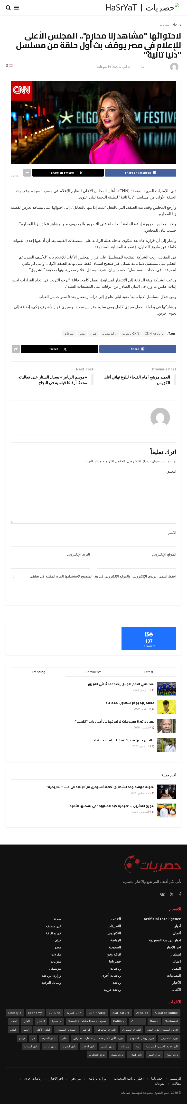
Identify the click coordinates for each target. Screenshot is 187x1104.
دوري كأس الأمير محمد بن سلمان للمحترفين (98, 1038)
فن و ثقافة (53, 933)
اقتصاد (176, 968)
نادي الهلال (136, 1054)
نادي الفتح (172, 1054)
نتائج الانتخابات (97, 1054)
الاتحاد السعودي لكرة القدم (162, 1029)
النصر (26, 1029)
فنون (93, 333)
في (33, 1038)
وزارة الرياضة (51, 975)
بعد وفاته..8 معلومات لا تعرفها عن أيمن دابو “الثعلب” (114, 721)
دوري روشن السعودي (142, 1038)
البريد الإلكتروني (77, 554)
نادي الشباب (31, 1046)
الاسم (170, 532)
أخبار (177, 926)
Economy (35, 1012)
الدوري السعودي (131, 1029)
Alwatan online (166, 1012)
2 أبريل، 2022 (121, 66)
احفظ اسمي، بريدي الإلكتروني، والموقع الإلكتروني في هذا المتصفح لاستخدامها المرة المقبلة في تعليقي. (102, 576)
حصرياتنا (115, 961)
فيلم (58, 940)
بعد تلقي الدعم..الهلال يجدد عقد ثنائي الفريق (121, 684)
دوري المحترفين (169, 1038)
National (171, 1021)
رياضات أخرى (111, 975)
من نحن (76, 1078)
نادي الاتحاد (88, 1046)
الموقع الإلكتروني (164, 554)
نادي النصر (154, 1054)
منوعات (164, 24)
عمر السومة (48, 1038)
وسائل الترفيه (51, 982)
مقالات (56, 954)
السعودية (114, 947)
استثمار (176, 954)
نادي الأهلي (107, 1046)
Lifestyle (15, 1012)
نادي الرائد (50, 1046)
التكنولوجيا (114, 933)
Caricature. (121, 1012)
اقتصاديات (174, 975)
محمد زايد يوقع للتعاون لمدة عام (129, 703)
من (137, 1046)
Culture (54, 1012)
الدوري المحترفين (106, 1029)
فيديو (22, 1038)
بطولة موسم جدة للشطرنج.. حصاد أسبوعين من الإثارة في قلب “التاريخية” (100, 787)
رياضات (115, 968)
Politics (119, 1021)
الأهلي (27, 1021)
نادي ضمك (117, 1054)
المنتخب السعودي (66, 1029)
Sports (56, 1021)
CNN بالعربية (130, 333)
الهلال (13, 1029)
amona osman (156, 66)
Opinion (137, 1021)
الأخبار (176, 982)
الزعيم (86, 1029)
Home (177, 24)
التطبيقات (114, 926)
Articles (142, 1012)
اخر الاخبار (173, 947)
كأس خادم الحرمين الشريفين (162, 1046)
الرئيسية (175, 1078)
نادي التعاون (69, 1046)
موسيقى (55, 968)
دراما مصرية (109, 333)
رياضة (116, 982)
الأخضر (41, 1021)
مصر (82, 333)
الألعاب (176, 989)
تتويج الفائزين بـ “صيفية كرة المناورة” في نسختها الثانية (111, 806)
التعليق (169, 471)
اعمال (177, 961)
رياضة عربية (112, 989)
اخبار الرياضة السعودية (165, 940)
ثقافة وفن (114, 954)
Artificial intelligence (162, 918)
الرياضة (115, 940)
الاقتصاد (115, 918)
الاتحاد (13, 1021)
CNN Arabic (154, 333)
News (154, 1021)
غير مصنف (53, 926)
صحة (57, 918)
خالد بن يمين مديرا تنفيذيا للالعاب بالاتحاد (123, 740)
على (64, 1038)
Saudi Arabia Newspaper (87, 1021)
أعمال (177, 933)
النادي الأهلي (43, 1029)
